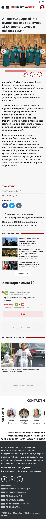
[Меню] (7, 7)
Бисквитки (22, 471)
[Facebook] (4, 479)
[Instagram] (12, 479)
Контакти (36, 400)
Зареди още (23, 274)
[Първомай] (11, 496)
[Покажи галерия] (43, 41)
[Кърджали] (13, 492)
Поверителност (8, 468)
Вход (23, 314)
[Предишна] (3, 51)
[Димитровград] (15, 489)
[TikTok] (20, 479)
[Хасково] (23, 7)
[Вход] (42, 7)
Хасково (8, 186)
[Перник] (10, 507)
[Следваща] (42, 51)
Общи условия (24, 468)
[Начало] (2, 7)
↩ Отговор (8, 304)
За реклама (35, 471)
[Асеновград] (13, 500)
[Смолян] (15, 504)
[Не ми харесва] (40, 74)
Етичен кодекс (7, 471)
